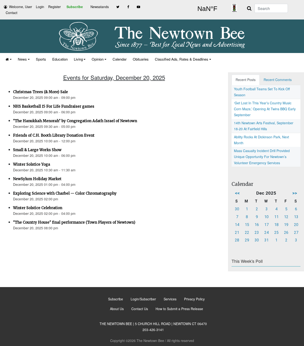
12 (286, 217)
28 (237, 240)
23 (257, 232)
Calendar (120, 59)
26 (286, 232)
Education (60, 59)
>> (294, 193)
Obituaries (141, 59)
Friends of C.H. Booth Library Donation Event (54, 135)
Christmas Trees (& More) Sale (40, 92)
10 (266, 217)
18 (276, 224)
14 (237, 224)
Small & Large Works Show (37, 150)
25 (276, 232)
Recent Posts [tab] (246, 79)
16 (257, 224)
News (22, 59)
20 (296, 224)
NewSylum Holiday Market (37, 179)
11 (276, 217)
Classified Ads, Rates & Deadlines (181, 59)
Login (40, 6)
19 (286, 224)
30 (237, 209)
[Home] (9, 59)
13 (296, 217)
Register (54, 6)
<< (237, 193)
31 (266, 240)
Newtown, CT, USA (207, 9)
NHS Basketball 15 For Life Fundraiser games (53, 106)
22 (247, 232)
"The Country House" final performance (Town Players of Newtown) (74, 222)
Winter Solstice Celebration (37, 208)
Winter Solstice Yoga (31, 164)
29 (247, 240)
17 (266, 224)
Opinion (98, 59)
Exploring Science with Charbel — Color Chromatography (65, 193)
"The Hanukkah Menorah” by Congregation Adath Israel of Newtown (75, 121)
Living (78, 59)
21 (237, 232)
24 (266, 232)
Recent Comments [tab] (278, 79)
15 (247, 224)
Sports (41, 59)
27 (296, 232)
